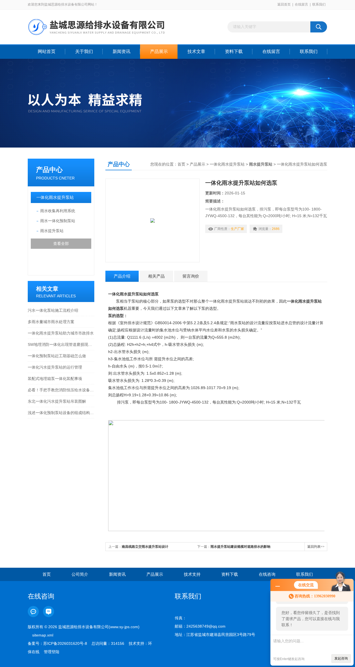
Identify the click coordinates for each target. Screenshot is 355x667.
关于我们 (84, 51)
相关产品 (156, 276)
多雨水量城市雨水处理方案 (51, 321)
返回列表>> (315, 547)
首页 (181, 164)
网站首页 (46, 51)
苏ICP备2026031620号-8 (65, 643)
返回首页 (284, 4)
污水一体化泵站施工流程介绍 (53, 310)
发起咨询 (341, 658)
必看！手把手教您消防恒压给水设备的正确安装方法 (61, 390)
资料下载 (234, 51)
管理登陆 (51, 652)
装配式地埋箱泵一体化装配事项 (55, 378)
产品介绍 (122, 276)
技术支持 (192, 574)
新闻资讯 (121, 51)
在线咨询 (267, 574)
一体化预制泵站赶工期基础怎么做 (57, 356)
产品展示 (159, 51)
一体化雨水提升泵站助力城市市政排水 (61, 333)
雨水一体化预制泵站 (57, 221)
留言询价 (190, 276)
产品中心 (49, 169)
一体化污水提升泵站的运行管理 (55, 367)
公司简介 (80, 574)
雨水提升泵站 (52, 231)
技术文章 (196, 51)
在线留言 (301, 4)
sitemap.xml (42, 635)
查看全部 (61, 243)
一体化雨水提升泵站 (55, 197)
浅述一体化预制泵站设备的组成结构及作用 (61, 412)
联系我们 (319, 4)
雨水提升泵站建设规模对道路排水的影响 (240, 547)
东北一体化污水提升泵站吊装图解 (57, 401)
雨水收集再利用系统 (57, 211)
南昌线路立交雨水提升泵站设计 (145, 547)
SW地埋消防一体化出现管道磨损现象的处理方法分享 (61, 344)
